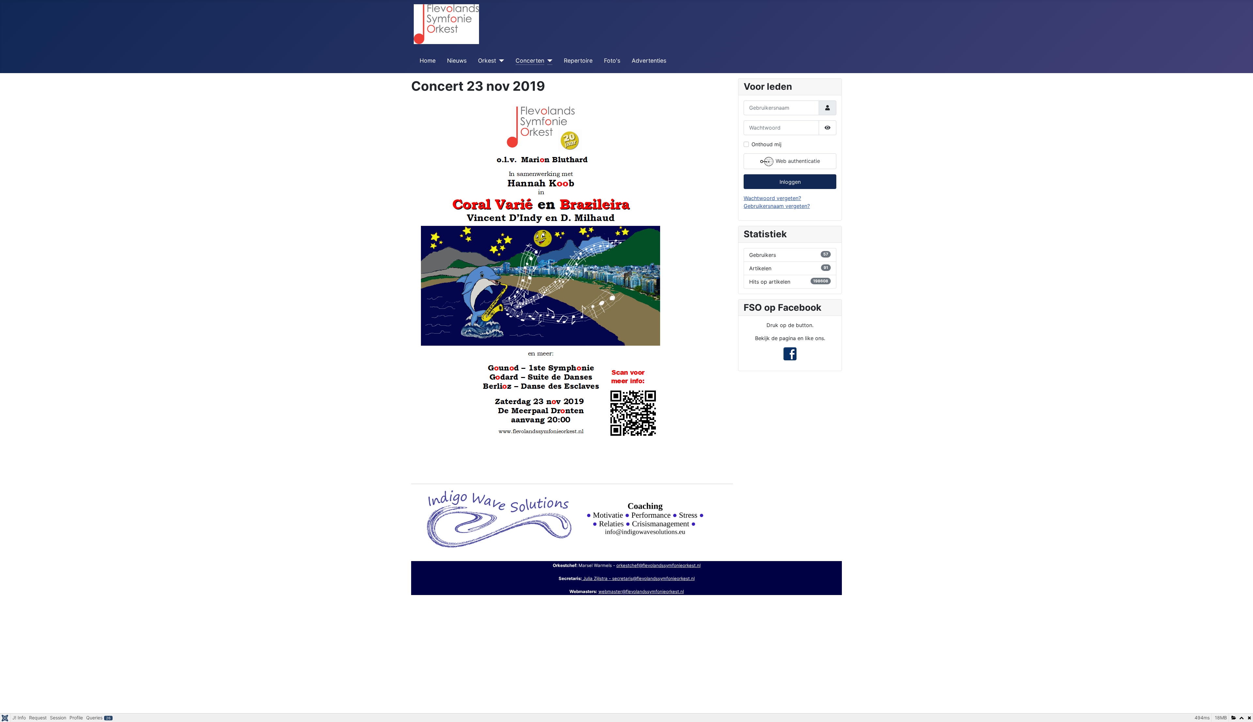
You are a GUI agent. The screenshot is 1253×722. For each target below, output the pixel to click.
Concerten (530, 60)
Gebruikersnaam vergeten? (777, 206)
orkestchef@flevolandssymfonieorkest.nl (658, 565)
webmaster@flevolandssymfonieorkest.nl (641, 591)
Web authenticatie (797, 161)
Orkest (487, 60)
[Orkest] (500, 60)
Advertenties (649, 60)
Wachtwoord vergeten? (772, 198)
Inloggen (790, 182)
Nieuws (457, 60)
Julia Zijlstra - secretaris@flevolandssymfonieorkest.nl (638, 578)
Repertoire (578, 60)
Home (428, 60)
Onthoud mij (766, 144)
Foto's (612, 60)
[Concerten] (548, 60)
